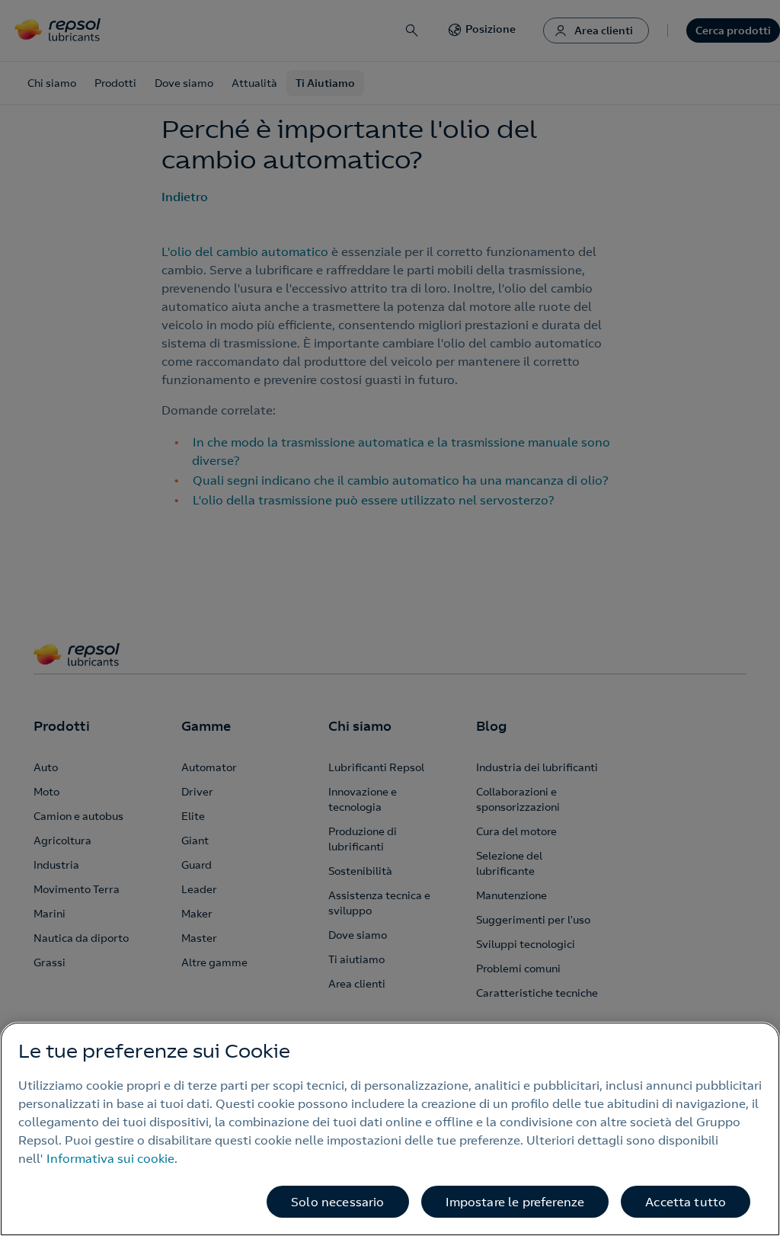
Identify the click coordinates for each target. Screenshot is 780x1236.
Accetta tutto (685, 1201)
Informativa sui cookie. (111, 1158)
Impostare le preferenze (515, 1201)
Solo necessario (337, 1201)
